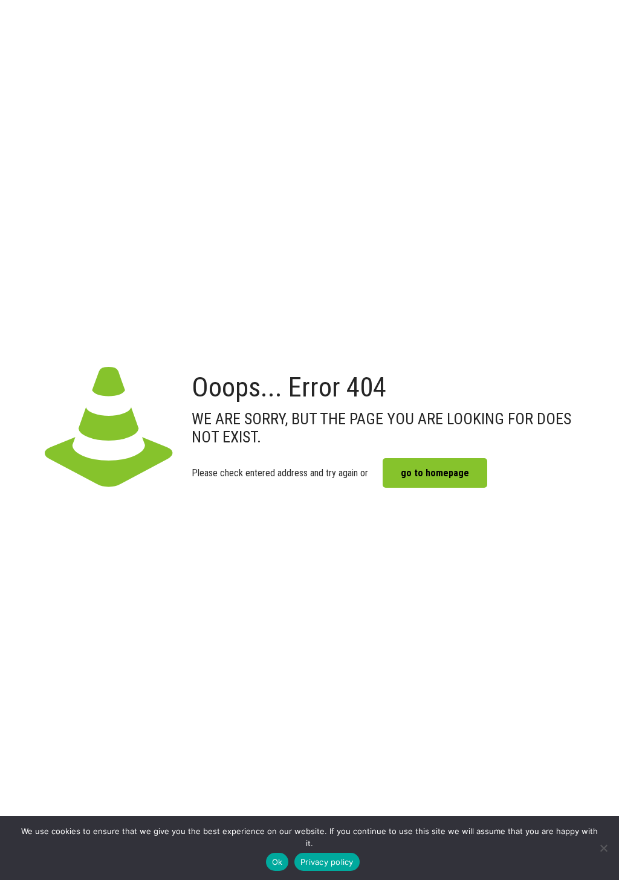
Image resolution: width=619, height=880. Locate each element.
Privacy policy (327, 862)
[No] (604, 848)
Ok (277, 862)
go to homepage (435, 473)
